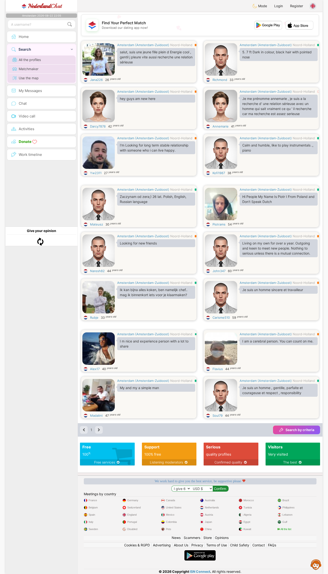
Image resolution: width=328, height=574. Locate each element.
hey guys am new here (137, 99)
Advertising (162, 545)
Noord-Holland (181, 45)
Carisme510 (221, 317)
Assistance (316, 564)
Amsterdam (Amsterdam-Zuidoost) (143, 45)
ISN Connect (200, 571)
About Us (181, 545)
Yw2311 (96, 173)
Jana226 (96, 80)
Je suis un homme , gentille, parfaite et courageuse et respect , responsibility (272, 390)
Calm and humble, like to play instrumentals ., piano (277, 147)
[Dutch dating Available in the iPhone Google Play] (200, 552)
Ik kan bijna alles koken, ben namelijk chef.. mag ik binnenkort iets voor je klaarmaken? (154, 292)
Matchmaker (28, 69)
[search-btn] (69, 24)
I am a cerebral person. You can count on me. (277, 341)
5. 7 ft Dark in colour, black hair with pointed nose (277, 54)
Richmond (220, 80)
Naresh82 (97, 271)
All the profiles (30, 60)
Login (278, 6)
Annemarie (221, 126)
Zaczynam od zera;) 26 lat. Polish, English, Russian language (153, 199)
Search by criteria (299, 430)
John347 (219, 271)
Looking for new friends (138, 243)
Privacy (197, 545)
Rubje (94, 317)
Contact (258, 545)
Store (207, 538)
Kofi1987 (219, 173)
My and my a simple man (139, 388)
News (176, 538)
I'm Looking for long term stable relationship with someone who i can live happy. (154, 147)
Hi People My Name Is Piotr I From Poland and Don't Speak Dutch (278, 199)
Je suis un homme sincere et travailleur (272, 290)
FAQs (272, 545)
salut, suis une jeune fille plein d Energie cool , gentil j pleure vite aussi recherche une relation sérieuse (156, 57)
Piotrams (219, 224)
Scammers (192, 538)
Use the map (29, 78)
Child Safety (239, 545)
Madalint (96, 415)
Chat (45, 6)
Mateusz (96, 224)
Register (296, 6)
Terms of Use (216, 545)
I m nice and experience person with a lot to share (154, 343)
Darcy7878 (98, 126)
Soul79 (218, 415)
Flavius (218, 369)
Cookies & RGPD (137, 545)
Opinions (222, 538)
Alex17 (95, 369)
